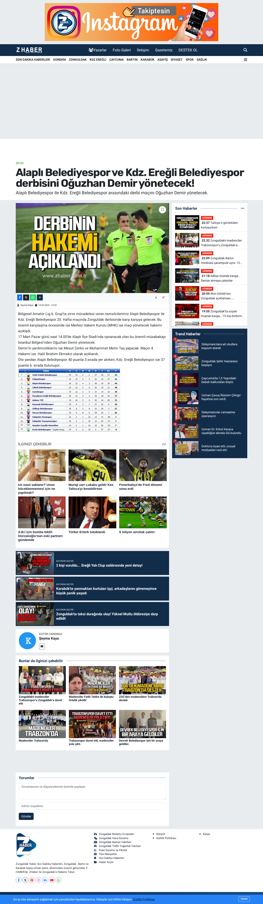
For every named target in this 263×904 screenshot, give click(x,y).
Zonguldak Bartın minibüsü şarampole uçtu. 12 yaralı (220, 260)
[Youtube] (52, 880)
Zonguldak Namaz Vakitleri (115, 842)
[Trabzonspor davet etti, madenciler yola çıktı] (92, 724)
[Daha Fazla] (40, 297)
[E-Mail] (42, 646)
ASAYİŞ (162, 59)
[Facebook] (19, 880)
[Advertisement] (131, 111)
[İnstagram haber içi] (131, 22)
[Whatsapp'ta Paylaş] (33, 297)
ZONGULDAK (78, 59)
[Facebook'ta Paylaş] (19, 297)
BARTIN (132, 59)
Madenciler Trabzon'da (33, 740)
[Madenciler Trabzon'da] (42, 724)
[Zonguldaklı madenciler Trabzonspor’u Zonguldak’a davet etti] (42, 680)
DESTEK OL (188, 50)
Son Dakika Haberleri (111, 858)
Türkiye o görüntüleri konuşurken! (219, 225)
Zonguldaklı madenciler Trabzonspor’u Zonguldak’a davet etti (40, 700)
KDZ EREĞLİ (98, 59)
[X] (25, 880)
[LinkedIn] (45, 880)
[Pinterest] (32, 880)
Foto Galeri (122, 50)
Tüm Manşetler (108, 854)
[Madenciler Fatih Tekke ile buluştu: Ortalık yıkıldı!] (92, 680)
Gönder (26, 816)
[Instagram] (39, 880)
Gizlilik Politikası (166, 838)
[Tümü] (242, 208)
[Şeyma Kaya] (27, 640)
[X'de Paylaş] (26, 297)
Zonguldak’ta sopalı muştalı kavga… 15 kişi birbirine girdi (222, 314)
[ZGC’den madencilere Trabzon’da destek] (142, 680)
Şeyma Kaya (27, 305)
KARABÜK (147, 59)
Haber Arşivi (106, 862)
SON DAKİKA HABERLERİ (33, 59)
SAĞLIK (202, 59)
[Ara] (245, 50)
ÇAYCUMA (116, 59)
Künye (206, 834)
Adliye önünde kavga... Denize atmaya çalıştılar (220, 278)
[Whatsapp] (58, 880)
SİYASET (177, 59)
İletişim (143, 50)
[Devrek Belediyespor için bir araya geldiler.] (142, 724)
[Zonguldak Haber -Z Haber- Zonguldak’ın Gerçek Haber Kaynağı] (29, 50)
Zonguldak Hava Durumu (113, 838)
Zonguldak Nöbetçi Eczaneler (116, 834)
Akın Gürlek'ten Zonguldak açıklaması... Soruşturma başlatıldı (217, 296)
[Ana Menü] (245, 60)
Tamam (244, 899)
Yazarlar (100, 50)
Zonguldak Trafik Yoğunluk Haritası (120, 846)
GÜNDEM (59, 59)
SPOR (190, 59)
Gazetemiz (163, 50)
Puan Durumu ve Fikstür (113, 850)
